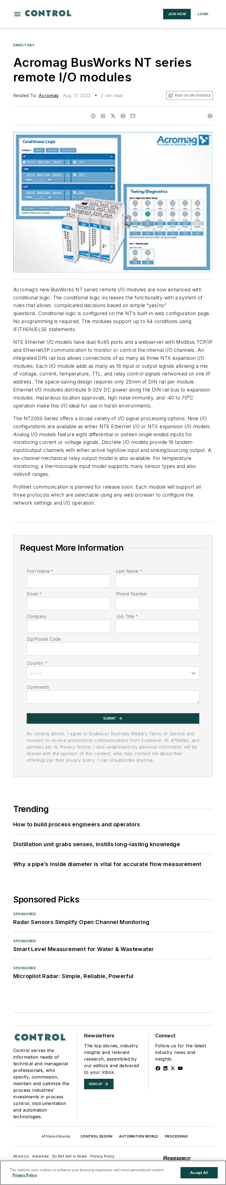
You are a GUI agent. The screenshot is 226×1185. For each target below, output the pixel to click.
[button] (17, 14)
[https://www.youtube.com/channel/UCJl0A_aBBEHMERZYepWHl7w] (180, 1068)
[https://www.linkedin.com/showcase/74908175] (165, 1068)
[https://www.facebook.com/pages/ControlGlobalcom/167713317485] (158, 1068)
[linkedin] (103, 116)
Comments (38, 687)
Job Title (127, 616)
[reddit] (123, 116)
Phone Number (131, 594)
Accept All (199, 1173)
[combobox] (113, 673)
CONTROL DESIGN (96, 1136)
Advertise (40, 1156)
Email (34, 594)
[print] (210, 116)
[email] (133, 116)
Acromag (49, 95)
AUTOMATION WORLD (138, 1136)
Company (37, 616)
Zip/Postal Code (44, 639)
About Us (21, 1156)
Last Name (129, 571)
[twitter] (113, 116)
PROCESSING (176, 1136)
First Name (40, 571)
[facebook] (93, 116)
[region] (113, 1172)
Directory (23, 45)
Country (37, 663)
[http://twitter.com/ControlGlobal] (173, 1068)
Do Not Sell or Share (69, 1156)
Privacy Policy (102, 1156)
